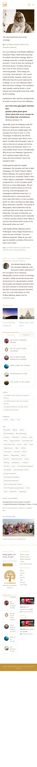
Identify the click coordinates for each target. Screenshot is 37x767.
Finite (5, 440)
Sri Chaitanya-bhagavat (25, 466)
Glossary (22, 582)
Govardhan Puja (9, 444)
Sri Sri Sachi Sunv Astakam (18, 349)
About (22, 570)
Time (27, 488)
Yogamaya (22, 491)
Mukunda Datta (17, 459)
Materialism (15, 455)
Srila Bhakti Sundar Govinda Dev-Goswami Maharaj (16, 396)
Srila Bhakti (7, 470)
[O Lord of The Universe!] (10, 309)
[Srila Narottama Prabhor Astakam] (6, 357)
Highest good (8, 448)
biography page (8, 298)
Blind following (9, 433)
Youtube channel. (27, 612)
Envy (30, 437)
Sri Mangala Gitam (18, 373)
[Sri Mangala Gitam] (6, 373)
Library (22, 561)
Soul (13, 466)
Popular (11, 335)
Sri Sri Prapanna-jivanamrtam (14, 488)
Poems (12, 419)
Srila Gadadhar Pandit (21, 470)
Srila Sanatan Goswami (11, 477)
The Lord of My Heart (20, 382)
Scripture (25, 462)
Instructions (8, 451)
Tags (21, 580)
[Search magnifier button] (33, 4)
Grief (25, 444)
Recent (26, 335)
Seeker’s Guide (24, 554)
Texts (18, 419)
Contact (22, 573)
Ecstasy (24, 437)
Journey (16, 451)
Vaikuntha (6, 250)
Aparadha (7, 430)
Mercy (23, 455)
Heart (31, 444)
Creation (7, 437)
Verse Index (23, 585)
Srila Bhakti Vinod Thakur (11, 410)
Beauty (15, 430)
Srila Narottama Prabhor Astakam (18, 358)
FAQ (21, 575)
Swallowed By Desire (20, 365)
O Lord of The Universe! (9, 324)
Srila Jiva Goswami (10, 473)
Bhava (22, 430)
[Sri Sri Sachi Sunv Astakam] (6, 348)
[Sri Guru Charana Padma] (6, 340)
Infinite (23, 448)
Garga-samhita (15, 440)
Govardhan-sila (27, 440)
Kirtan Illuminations (26, 564)
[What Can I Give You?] (26, 309)
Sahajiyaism (16, 462)
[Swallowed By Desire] (6, 365)
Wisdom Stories (25, 557)
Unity (5, 491)
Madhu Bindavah (25, 559)
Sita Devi (7, 466)
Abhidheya (22, 250)
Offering (6, 462)
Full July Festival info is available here (14, 539)
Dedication (15, 437)
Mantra (6, 455)
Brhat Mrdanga (13, 250)
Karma (24, 451)
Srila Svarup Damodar (11, 480)
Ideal (16, 448)
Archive (22, 577)
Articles (6, 419)
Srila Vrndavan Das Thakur (13, 484)
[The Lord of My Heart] (6, 382)
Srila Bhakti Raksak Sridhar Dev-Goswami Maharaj (16, 259)
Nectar (27, 459)
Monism (6, 459)
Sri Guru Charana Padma (18, 341)
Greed (19, 444)
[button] (4, 317)
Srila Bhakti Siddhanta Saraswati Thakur (18, 247)
